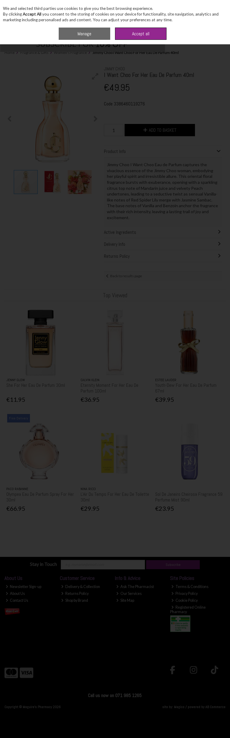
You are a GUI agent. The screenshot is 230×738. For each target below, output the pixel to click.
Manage (84, 34)
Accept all (140, 34)
